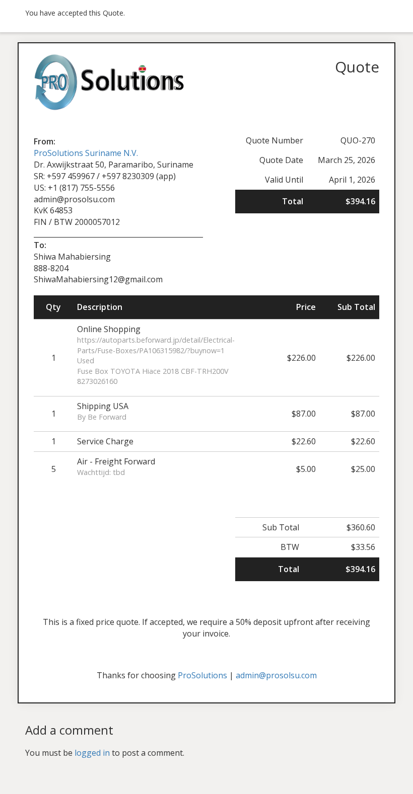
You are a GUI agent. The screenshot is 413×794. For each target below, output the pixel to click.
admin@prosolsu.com (276, 675)
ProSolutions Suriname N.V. (86, 152)
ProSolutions (202, 675)
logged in (92, 752)
